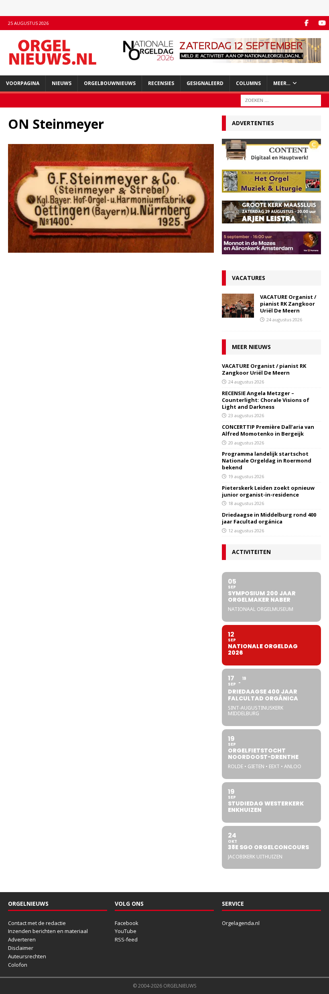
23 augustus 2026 (246, 415)
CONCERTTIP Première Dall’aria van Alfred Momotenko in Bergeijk (268, 430)
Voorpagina (22, 83)
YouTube (125, 931)
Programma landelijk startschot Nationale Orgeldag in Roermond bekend (266, 460)
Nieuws (61, 83)
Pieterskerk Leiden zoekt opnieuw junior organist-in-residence (268, 491)
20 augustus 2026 (246, 443)
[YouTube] (322, 23)
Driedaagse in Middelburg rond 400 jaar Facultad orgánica (269, 518)
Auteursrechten (27, 956)
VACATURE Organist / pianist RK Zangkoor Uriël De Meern (288, 303)
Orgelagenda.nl (241, 923)
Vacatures (248, 278)
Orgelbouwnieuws (110, 83)
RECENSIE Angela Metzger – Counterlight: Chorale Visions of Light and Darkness (265, 399)
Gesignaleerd (205, 83)
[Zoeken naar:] (281, 99)
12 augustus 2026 (246, 530)
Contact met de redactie (37, 923)
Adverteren (22, 939)
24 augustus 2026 (284, 319)
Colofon (17, 964)
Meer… (281, 83)
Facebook (126, 923)
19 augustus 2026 (246, 476)
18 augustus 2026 (246, 503)
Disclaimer (20, 947)
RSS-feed (126, 939)
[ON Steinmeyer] (111, 248)
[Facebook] (306, 23)
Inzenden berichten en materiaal (48, 931)
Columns (248, 83)
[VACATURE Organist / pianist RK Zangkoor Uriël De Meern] (238, 306)
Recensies (161, 83)
